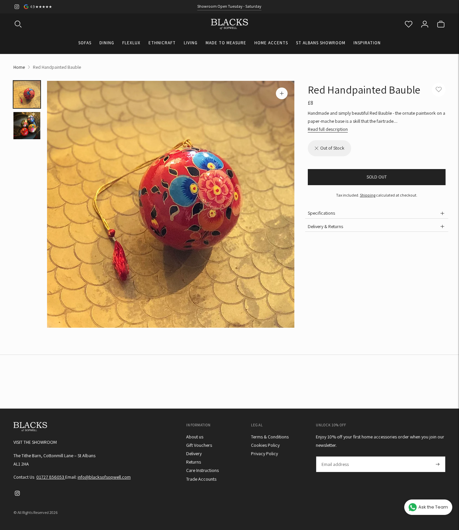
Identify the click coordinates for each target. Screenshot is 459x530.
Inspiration (367, 43)
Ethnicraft (162, 43)
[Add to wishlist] (439, 90)
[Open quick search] (18, 24)
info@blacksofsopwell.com (104, 477)
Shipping (367, 195)
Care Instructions (202, 470)
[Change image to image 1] (26, 94)
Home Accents (271, 43)
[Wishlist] (408, 24)
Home (19, 67)
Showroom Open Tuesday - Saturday (229, 6)
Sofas (84, 43)
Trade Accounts (201, 479)
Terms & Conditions (270, 437)
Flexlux (131, 43)
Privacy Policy (264, 453)
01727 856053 (50, 477)
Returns (193, 462)
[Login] (424, 24)
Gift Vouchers (199, 445)
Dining (106, 43)
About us (194, 437)
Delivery (194, 453)
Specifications (321, 213)
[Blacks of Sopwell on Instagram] (16, 6)
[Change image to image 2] (26, 125)
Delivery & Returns (325, 226)
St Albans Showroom (320, 43)
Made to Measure (226, 43)
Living (191, 43)
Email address (335, 456)
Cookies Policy (265, 445)
